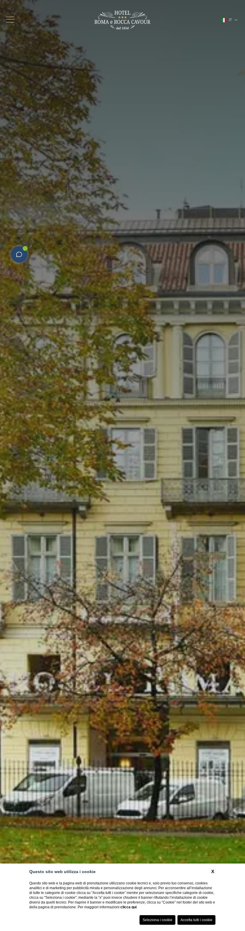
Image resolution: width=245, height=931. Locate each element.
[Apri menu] (10, 19)
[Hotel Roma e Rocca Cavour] (122, 20)
